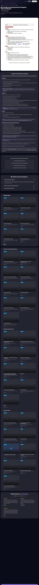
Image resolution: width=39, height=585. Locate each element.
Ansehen (19, 44)
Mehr (4, 244)
